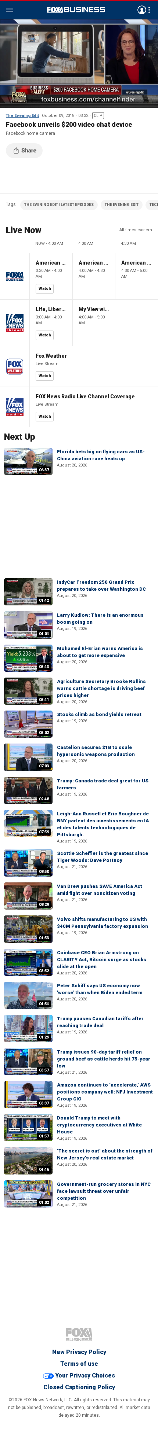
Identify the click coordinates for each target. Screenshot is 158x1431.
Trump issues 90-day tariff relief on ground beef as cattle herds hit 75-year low (103, 1059)
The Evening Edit (22, 115)
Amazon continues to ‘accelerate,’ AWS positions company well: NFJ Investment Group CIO (105, 1092)
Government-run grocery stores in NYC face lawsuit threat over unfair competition (104, 1191)
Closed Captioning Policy (79, 1387)
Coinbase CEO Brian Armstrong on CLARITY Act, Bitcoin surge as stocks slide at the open (101, 959)
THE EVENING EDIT (122, 205)
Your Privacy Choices (85, 1375)
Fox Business (76, 10)
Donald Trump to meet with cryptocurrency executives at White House (99, 1125)
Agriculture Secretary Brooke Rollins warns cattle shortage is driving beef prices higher (101, 688)
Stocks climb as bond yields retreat (99, 714)
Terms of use (79, 1363)
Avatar (141, 9)
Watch (45, 288)
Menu (9, 10)
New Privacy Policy (79, 1352)
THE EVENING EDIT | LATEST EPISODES (59, 205)
